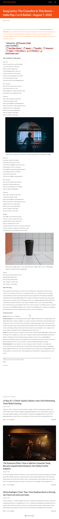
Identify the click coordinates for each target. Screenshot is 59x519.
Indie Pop (23, 358)
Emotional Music (10, 358)
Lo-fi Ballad (27, 358)
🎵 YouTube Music (13, 48)
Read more (53, 419)
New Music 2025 (47, 358)
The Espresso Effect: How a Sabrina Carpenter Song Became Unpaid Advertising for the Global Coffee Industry (26, 466)
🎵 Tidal (9, 51)
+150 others (19, 51)
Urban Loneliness (20, 359)
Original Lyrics (6, 359)
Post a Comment (10, 419)
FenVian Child (17, 358)
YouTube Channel (8, 36)
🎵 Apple (27, 48)
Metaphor (33, 358)
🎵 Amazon (48, 48)
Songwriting (13, 359)
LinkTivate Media (9, 2)
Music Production (39, 358)
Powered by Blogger (30, 515)
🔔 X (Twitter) (32, 51)
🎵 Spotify (36, 48)
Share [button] (4, 361)
